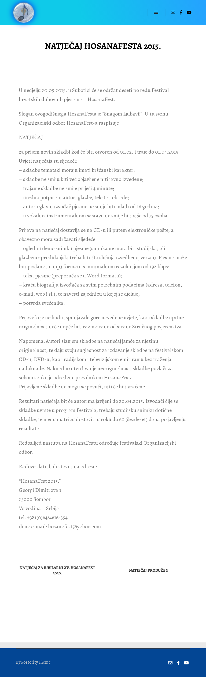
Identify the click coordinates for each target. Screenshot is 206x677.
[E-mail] (173, 12)
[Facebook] (181, 12)
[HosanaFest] (23, 12)
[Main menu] (156, 12)
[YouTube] (189, 12)
